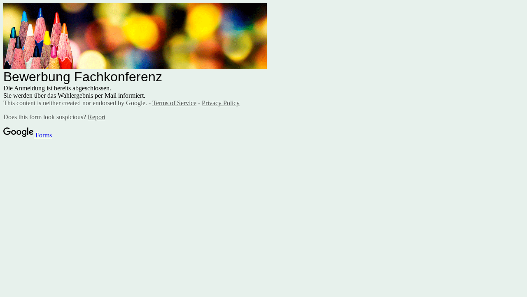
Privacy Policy (221, 102)
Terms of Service (174, 102)
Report (96, 116)
